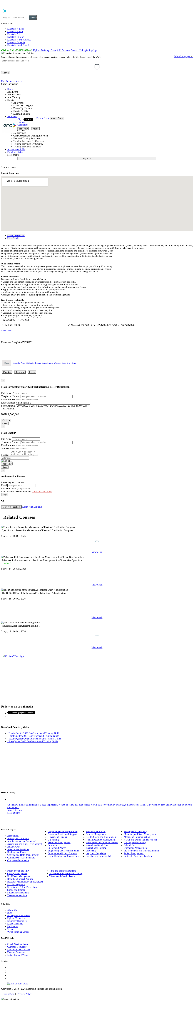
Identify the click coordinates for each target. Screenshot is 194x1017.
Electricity (16, 363)
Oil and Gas (129, 845)
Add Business (63, 50)
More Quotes (13, 813)
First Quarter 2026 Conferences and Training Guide (32, 741)
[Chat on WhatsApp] (13, 656)
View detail (97, 552)
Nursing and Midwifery (135, 842)
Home (10, 89)
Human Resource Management (100, 839)
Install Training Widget (18, 955)
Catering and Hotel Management (22, 855)
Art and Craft (13, 846)
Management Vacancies (18, 915)
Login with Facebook (11, 507)
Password (5, 488)
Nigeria (73, 363)
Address (5, 448)
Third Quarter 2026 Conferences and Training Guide (33, 736)
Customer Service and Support (62, 834)
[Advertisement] (97, 680)
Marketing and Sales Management (140, 834)
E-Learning (53, 839)
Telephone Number (10, 396)
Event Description (16, 235)
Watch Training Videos (18, 932)
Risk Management (16, 884)
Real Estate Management (19, 876)
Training (38, 363)
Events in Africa (15, 31)
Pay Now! (87, 158)
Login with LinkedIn (32, 506)
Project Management (134, 853)
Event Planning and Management (64, 856)
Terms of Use (7, 994)
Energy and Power (57, 848)
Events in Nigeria (15, 28)
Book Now (23, 129)
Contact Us (76, 50)
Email (4, 485)
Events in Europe (15, 37)
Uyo (68, 363)
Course (44, 363)
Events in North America (19, 39)
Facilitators (12, 926)
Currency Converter (16, 946)
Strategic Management (18, 892)
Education (52, 845)
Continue (6, 420)
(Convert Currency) (7, 330)
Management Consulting (135, 831)
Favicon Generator (16, 952)
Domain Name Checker (18, 949)
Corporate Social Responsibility (63, 831)
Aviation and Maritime (18, 849)
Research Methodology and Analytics (25, 881)
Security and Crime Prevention (22, 887)
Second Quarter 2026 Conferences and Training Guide (34, 738)
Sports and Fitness (16, 890)
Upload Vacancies (16, 918)
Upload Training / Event (44, 50)
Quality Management (17, 873)
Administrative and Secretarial (21, 841)
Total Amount (7, 408)
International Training (96, 848)
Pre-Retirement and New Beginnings (141, 850)
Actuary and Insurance (18, 838)
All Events (12, 116)
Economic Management (59, 842)
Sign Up (93, 50)
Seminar (50, 363)
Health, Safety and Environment (101, 837)
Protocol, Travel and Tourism (138, 856)
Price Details (13, 238)
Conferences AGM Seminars (21, 857)
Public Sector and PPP (18, 870)
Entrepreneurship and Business (62, 853)
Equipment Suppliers (17, 921)
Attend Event (57, 118)
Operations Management (135, 848)
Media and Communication (137, 837)
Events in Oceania (16, 42)
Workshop (57, 363)
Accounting (12, 835)
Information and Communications (102, 842)
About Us (12, 910)
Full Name (6, 393)
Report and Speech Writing (20, 879)
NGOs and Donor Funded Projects (140, 839)
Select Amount (8, 405)
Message (5, 455)
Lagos (64, 363)
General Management (96, 834)
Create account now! (42, 491)
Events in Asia (14, 34)
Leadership (91, 850)
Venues (10, 929)
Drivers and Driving (57, 837)
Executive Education (95, 831)
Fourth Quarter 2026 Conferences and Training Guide (33, 733)
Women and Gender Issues (62, 876)
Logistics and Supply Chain (99, 856)
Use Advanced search (11, 81)
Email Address (8, 399)
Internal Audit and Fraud (97, 845)
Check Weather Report (18, 944)
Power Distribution (27, 363)
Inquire (35, 129)
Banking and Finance (17, 852)
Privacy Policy (25, 994)
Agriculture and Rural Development (24, 844)
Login (85, 50)
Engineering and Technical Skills (63, 850)
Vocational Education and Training (65, 873)
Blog (9, 912)
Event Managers (15, 923)
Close (4, 423)
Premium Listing (15, 152)
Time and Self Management (62, 870)
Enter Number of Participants (15, 402)
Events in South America (19, 45)
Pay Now (7, 372)
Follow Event (42, 118)
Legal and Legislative (96, 853)
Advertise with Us (16, 149)
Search (33, 17)
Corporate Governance (18, 860)
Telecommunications (17, 895)
